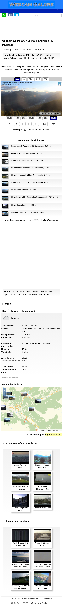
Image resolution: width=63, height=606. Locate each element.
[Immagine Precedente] (9, 124)
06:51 (53, 118)
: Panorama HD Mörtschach (27, 168)
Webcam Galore (40, 603)
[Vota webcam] (53, 124)
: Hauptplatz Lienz (20, 205)
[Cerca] (59, 15)
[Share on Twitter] (16, 15)
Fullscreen (32, 130)
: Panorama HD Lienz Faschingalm (27, 175)
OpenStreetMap (45, 430)
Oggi (17, 79)
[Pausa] (23, 124)
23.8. (38, 79)
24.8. (31, 79)
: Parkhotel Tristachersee (24, 161)
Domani (14, 311)
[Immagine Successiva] (36, 124)
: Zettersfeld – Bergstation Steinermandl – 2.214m (33, 197)
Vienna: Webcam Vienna (20, 466)
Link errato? (46, 291)
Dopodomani (28, 311)
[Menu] (59, 10)
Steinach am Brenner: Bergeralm (20, 487)
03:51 (31, 118)
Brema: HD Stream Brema (42, 544)
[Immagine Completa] (45, 124)
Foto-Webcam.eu (49, 220)
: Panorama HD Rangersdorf (27, 146)
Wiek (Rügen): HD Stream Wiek (20, 544)
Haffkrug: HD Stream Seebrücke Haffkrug (20, 565)
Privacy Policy (31, 599)
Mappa (18, 130)
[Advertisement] (25, 26)
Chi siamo (16, 599)
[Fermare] (29, 124)
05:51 (46, 118)
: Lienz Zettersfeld (20, 190)
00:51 (9, 118)
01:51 (17, 118)
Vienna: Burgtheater (43, 508)
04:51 (38, 118)
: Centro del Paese (24, 212)
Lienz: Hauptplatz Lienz (21, 509)
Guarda (45, 130)
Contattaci (47, 599)
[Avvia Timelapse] (17, 124)
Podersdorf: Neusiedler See (42, 487)
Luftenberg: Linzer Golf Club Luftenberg (20, 587)
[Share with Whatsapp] (4, 15)
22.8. (46, 79)
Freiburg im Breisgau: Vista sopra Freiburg (42, 565)
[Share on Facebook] (10, 15)
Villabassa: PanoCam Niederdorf (42, 587)
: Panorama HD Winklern (24, 153)
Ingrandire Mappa (53, 434)
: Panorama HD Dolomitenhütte (27, 182)
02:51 (24, 118)
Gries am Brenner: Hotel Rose (42, 466)
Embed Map (36, 434)
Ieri (24, 79)
